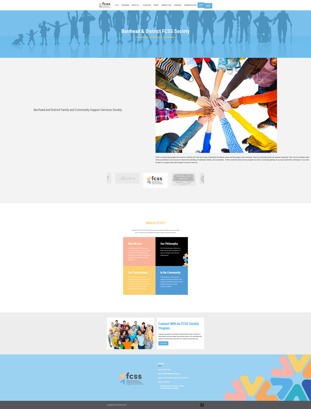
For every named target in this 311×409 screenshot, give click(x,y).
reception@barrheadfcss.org (170, 373)
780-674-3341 (166, 369)
